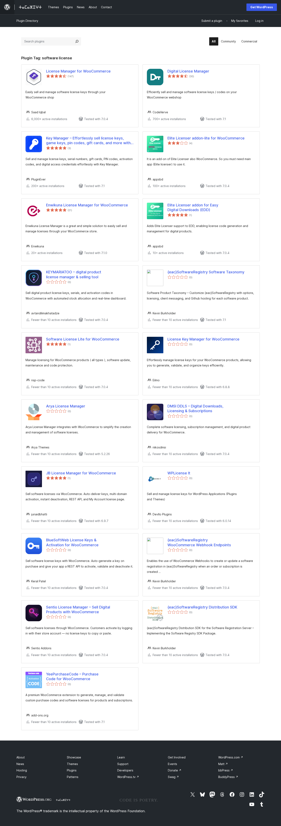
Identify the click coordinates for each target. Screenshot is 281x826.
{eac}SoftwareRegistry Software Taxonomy (205, 272)
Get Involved (177, 757)
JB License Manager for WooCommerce (81, 473)
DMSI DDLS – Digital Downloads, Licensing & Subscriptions (195, 408)
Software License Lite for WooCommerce (82, 339)
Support (122, 764)
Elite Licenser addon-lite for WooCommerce (206, 138)
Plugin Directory (27, 20)
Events (172, 764)
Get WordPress (261, 7)
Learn (121, 757)
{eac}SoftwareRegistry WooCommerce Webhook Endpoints (199, 542)
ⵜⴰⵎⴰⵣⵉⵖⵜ (63, 799)
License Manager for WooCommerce (78, 71)
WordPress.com (230, 757)
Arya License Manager (65, 406)
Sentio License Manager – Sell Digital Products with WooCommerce (78, 609)
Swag (173, 777)
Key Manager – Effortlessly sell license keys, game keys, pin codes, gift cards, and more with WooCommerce (88, 140)
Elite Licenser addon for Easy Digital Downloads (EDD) (192, 207)
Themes (72, 764)
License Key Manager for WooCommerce (203, 339)
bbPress (225, 770)
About (20, 757)
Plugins (72, 770)
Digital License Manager (188, 71)
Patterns (72, 777)
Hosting (21, 770)
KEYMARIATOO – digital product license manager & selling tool (73, 274)
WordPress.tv (128, 777)
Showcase (74, 757)
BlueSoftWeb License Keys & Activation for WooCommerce (72, 542)
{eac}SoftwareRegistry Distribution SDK (202, 607)
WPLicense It (178, 473)
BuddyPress (228, 777)
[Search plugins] (77, 41)
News (20, 764)
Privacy (21, 777)
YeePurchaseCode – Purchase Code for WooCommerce (72, 676)
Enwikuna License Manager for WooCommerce (87, 205)
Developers (125, 770)
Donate (174, 770)
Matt (223, 764)
